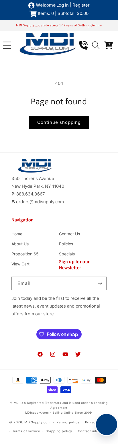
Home (16, 233)
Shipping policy (59, 431)
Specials (67, 253)
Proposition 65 (25, 253)
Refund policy (67, 422)
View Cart (20, 263)
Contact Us (69, 233)
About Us (20, 243)
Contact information (94, 431)
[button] (7, 45)
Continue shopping (59, 122)
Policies (66, 243)
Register (81, 5)
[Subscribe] (100, 283)
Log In (62, 5)
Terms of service (26, 431)
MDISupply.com (37, 422)
